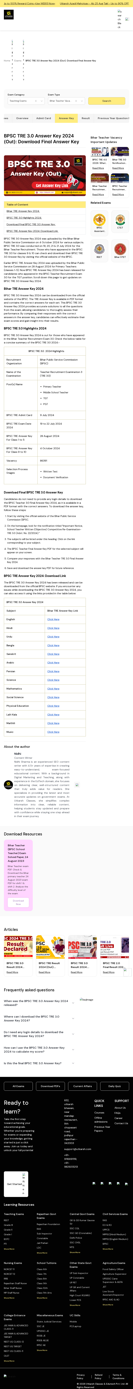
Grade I (8, 1234)
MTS (72, 1247)
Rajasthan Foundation (48, 1224)
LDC (39, 1247)
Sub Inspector (44, 1233)
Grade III (8, 1225)
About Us (120, 1107)
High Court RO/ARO (80, 1295)
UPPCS (106, 1229)
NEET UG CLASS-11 (13, 1351)
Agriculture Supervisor (115, 1273)
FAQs (118, 1113)
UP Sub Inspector (79, 1273)
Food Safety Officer (113, 1269)
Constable (42, 1238)
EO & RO (107, 1225)
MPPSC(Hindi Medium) (114, 1234)
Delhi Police (76, 1237)
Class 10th (42, 1288)
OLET (6, 1355)
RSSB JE (41, 1335)
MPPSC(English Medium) (115, 1239)
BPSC (105, 1243)
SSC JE (40, 1326)
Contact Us (121, 1123)
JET (104, 1286)
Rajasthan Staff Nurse (15, 1283)
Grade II (8, 1229)
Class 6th (42, 1269)
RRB (6, 1278)
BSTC (6, 1239)
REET (6, 1220)
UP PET (73, 1282)
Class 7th (42, 1273)
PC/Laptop (75, 1326)
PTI (5, 1243)
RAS (39, 1228)
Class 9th (42, 1283)
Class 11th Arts (44, 1292)
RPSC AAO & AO (111, 1299)
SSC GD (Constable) (81, 1233)
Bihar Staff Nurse (13, 1288)
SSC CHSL (75, 1242)
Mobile (73, 1321)
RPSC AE (41, 1345)
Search (106, 101)
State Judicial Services (49, 1321)
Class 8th (42, 1278)
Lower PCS (75, 1300)
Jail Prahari (42, 1243)
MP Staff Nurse (11, 1292)
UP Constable (77, 1277)
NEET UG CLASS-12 (14, 1341)
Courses (99, 1112)
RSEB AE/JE (43, 1340)
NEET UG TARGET (13, 1346)
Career (119, 1118)
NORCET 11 (9, 1269)
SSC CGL (74, 1228)
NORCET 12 (9, 1273)
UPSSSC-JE (43, 1331)
